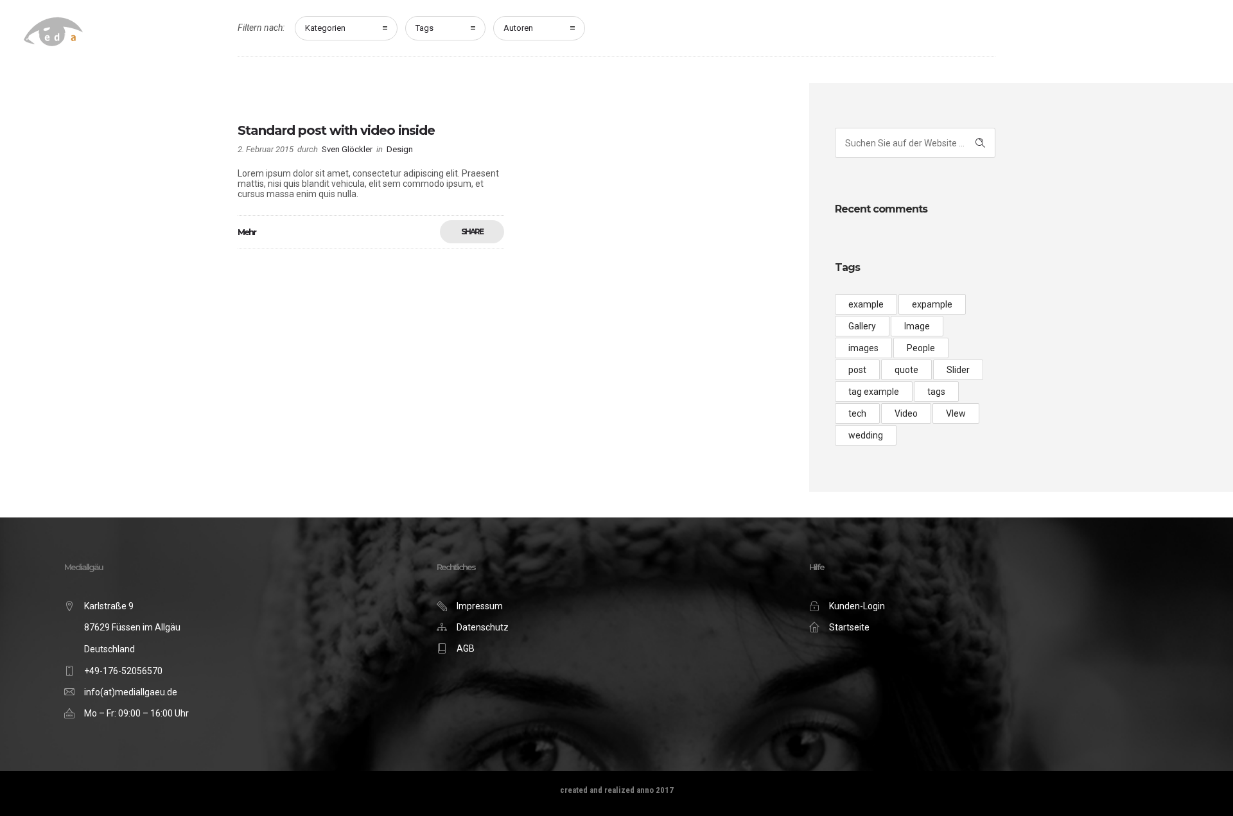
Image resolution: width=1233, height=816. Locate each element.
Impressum (480, 606)
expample (932, 304)
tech (857, 413)
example (866, 304)
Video (906, 413)
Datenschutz (483, 627)
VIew (956, 413)
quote (906, 370)
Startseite (849, 627)
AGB (466, 648)
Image (917, 326)
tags (936, 391)
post (857, 370)
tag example (873, 391)
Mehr (247, 232)
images (863, 348)
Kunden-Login (857, 606)
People (921, 348)
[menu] (1191, 35)
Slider (958, 370)
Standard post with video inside (336, 130)
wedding (865, 435)
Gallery (862, 326)
